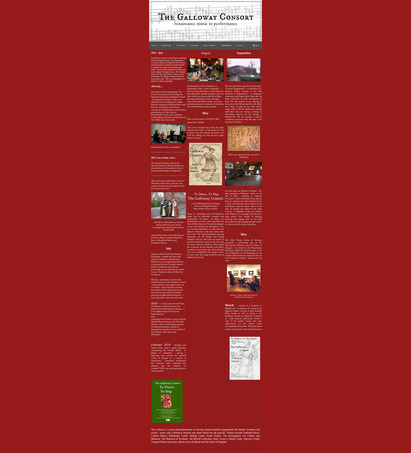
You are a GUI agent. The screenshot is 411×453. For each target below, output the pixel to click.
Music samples (209, 45)
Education (194, 45)
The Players (181, 45)
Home (154, 45)
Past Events (226, 45)
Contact (239, 45)
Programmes (166, 45)
